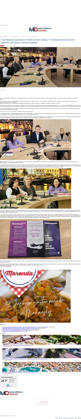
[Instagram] (76, 25)
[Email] (23, 93)
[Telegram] (27, 93)
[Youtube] (79, 25)
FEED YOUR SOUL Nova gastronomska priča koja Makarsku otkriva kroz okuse (17, 329)
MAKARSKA (6, 36)
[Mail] (77, 25)
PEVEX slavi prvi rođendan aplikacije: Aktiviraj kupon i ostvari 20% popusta (16, 330)
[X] (15, 93)
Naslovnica (2, 36)
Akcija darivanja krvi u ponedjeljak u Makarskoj (11, 331)
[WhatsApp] (19, 93)
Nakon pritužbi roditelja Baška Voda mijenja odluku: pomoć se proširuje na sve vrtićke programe (20, 328)
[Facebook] (75, 25)
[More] (32, 93)
